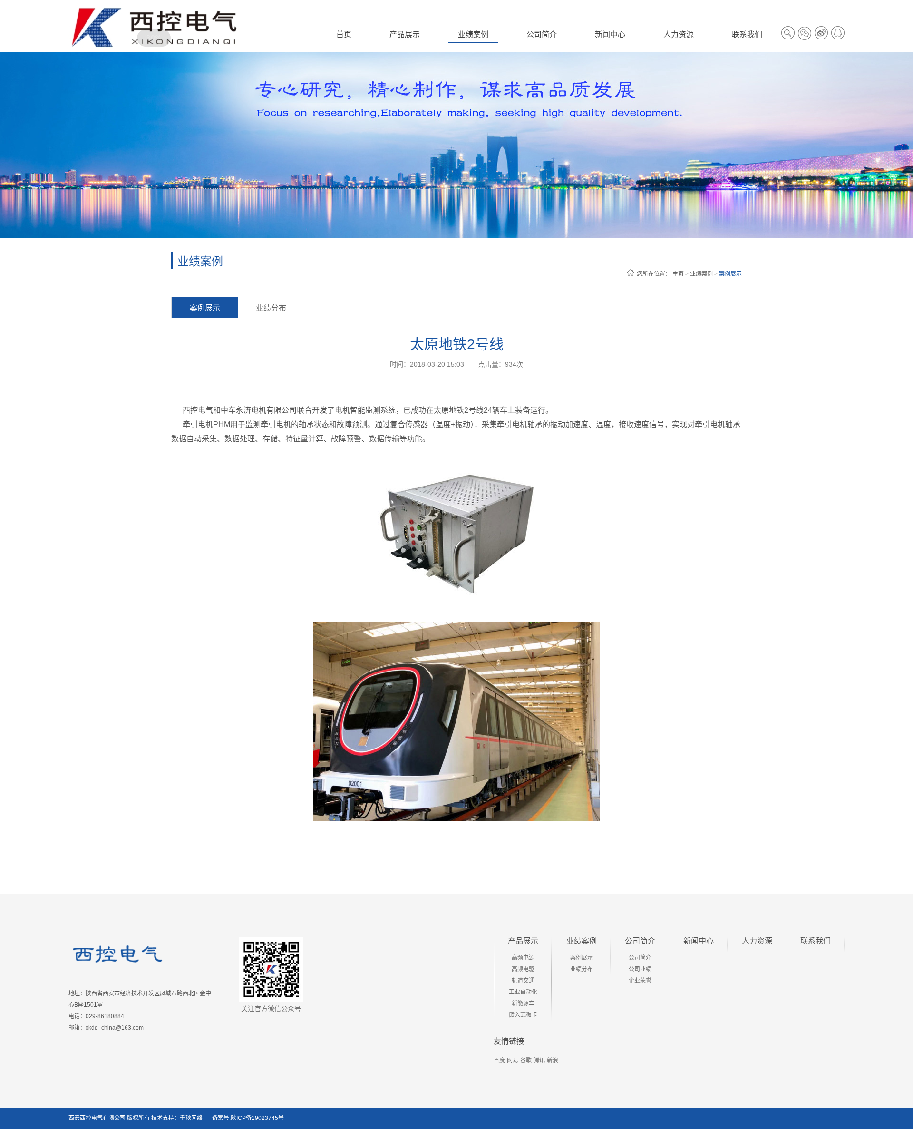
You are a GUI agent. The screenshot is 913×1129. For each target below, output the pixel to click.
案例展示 (730, 274)
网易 (512, 1060)
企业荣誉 (640, 980)
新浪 (552, 1060)
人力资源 (757, 941)
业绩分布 (271, 308)
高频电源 (523, 957)
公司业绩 (640, 969)
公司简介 (640, 941)
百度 (499, 1060)
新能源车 (523, 1003)
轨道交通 (523, 980)
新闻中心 (698, 941)
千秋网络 (191, 1118)
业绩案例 (701, 274)
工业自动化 (523, 992)
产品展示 (523, 941)
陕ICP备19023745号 (257, 1118)
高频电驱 (523, 969)
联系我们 (815, 941)
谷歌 (526, 1060)
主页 (678, 274)
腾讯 (539, 1060)
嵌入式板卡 (523, 1015)
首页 (343, 34)
